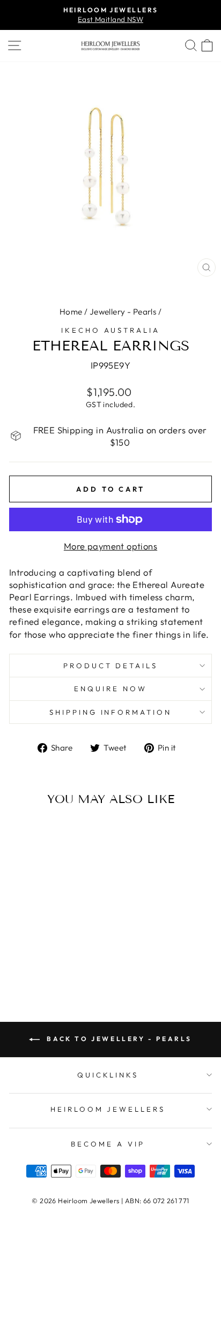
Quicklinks (108, 1075)
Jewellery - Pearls (123, 312)
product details (110, 665)
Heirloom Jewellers (108, 1109)
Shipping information (110, 712)
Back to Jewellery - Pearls (118, 1039)
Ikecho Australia (110, 330)
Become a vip (108, 1144)
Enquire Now (110, 688)
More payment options (110, 546)
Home (71, 312)
